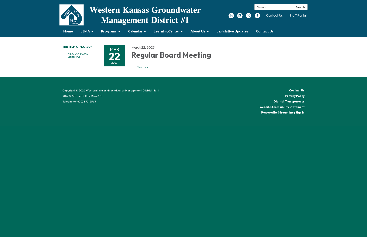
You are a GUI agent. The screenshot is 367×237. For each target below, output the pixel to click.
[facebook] (257, 17)
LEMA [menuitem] (85, 31)
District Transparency (289, 101)
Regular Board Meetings (78, 55)
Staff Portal (297, 15)
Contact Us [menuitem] (265, 31)
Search (300, 7)
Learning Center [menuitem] (166, 31)
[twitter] (248, 17)
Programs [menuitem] (109, 31)
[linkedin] (231, 17)
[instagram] (240, 17)
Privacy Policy (295, 96)
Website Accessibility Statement (282, 107)
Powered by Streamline (277, 112)
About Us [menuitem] (198, 31)
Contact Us (274, 15)
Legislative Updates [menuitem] (232, 31)
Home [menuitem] (68, 31)
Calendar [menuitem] (135, 31)
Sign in (300, 112)
